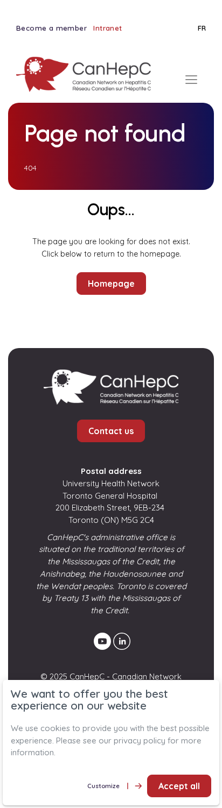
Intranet (107, 28)
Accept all (179, 786)
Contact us (111, 431)
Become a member (51, 28)
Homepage (111, 283)
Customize (103, 786)
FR (202, 28)
